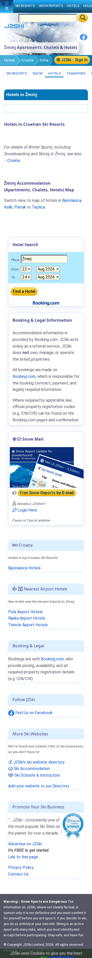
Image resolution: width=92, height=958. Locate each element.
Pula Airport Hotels (25, 611)
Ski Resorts (16, 73)
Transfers (76, 73)
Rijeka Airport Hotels (26, 618)
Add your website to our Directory (38, 786)
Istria (44, 60)
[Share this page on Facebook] (83, 39)
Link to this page (23, 857)
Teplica (38, 207)
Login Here (27, 510)
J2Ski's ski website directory (38, 762)
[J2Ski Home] (14, 27)
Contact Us (18, 874)
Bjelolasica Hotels (24, 568)
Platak (20, 207)
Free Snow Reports (47, 493)
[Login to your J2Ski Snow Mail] (46, 467)
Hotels (9, 60)
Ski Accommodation (31, 768)
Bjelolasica (71, 200)
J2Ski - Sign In (74, 59)
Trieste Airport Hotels (28, 624)
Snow (37, 73)
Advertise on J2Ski (25, 843)
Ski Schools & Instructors (36, 775)
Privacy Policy (21, 867)
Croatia (27, 60)
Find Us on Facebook (33, 712)
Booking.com (52, 659)
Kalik (8, 207)
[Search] (83, 18)
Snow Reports (51, 6)
